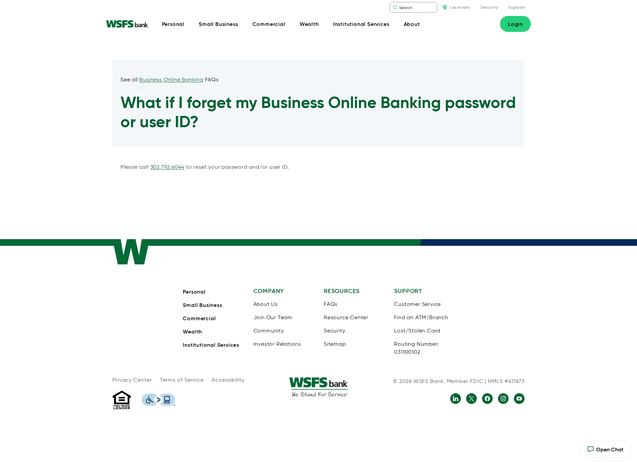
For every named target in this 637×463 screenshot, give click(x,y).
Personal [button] (173, 24)
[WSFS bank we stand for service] (318, 387)
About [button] (412, 24)
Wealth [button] (309, 24)
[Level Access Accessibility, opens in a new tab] (158, 400)
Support (517, 7)
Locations (460, 7)
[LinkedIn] (455, 398)
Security (489, 7)
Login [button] (515, 24)
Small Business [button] (218, 24)
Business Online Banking (171, 79)
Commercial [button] (268, 24)
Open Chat (605, 452)
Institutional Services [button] (361, 24)
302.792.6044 (167, 167)
